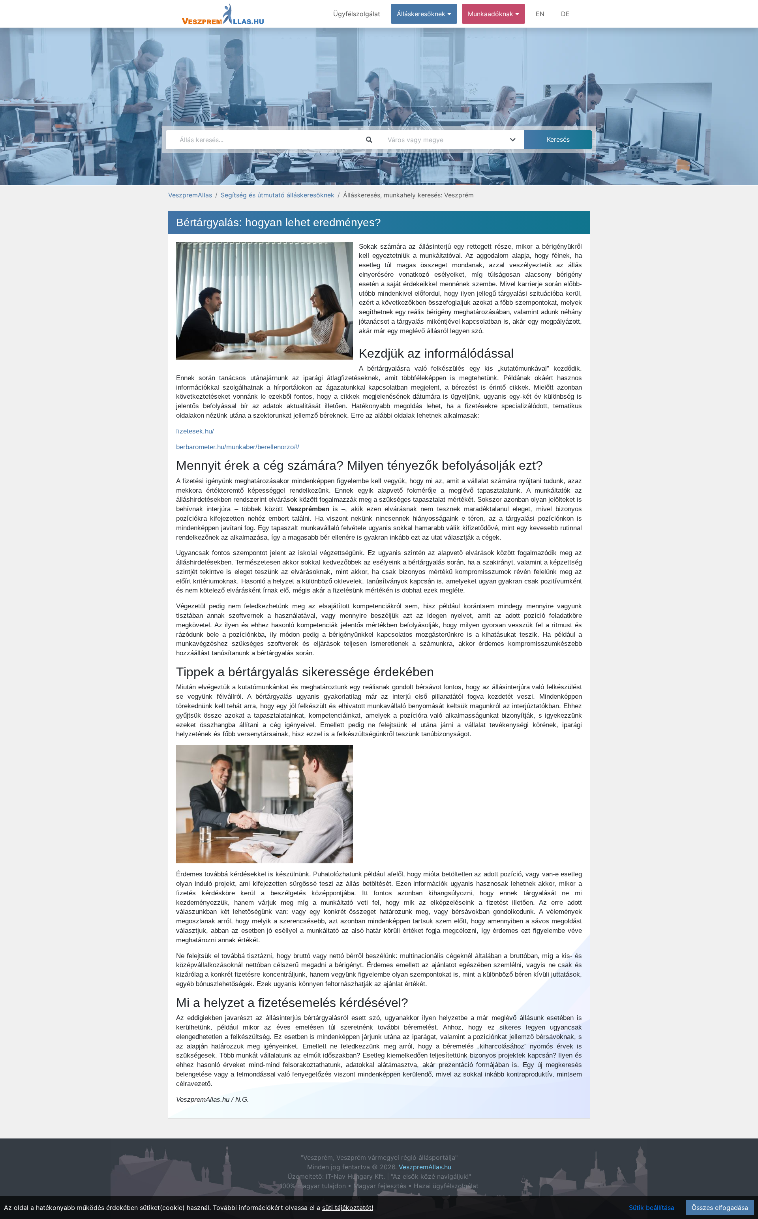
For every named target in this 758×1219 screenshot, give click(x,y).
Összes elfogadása (720, 1207)
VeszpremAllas (190, 195)
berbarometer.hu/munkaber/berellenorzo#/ (237, 447)
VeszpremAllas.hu (425, 1167)
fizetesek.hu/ (195, 431)
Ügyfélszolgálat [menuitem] (356, 14)
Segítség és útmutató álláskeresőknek (277, 195)
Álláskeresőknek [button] (422, 14)
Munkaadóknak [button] (491, 14)
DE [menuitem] (565, 14)
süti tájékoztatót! (347, 1207)
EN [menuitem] (540, 14)
